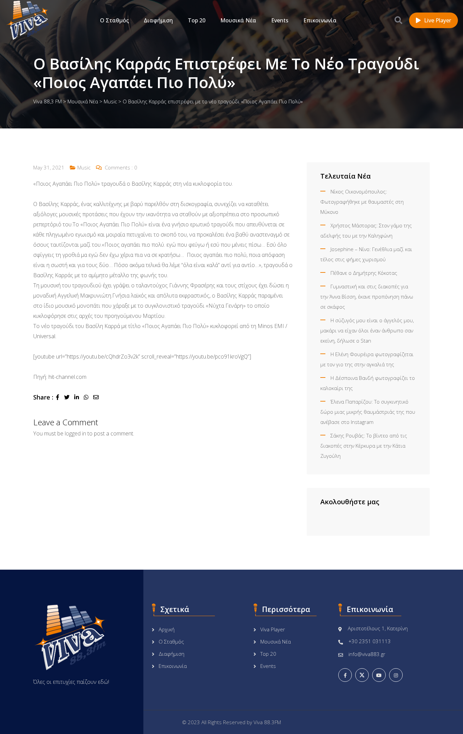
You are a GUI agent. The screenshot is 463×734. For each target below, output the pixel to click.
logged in (75, 433)
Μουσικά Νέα (238, 20)
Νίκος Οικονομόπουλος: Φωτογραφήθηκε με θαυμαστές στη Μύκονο (362, 201)
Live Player (437, 20)
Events (279, 20)
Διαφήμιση (158, 20)
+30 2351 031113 (369, 641)
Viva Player (272, 629)
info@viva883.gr (366, 654)
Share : (43, 397)
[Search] (398, 20)
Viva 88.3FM (267, 722)
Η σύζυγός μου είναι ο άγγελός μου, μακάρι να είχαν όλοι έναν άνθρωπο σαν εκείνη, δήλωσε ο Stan (367, 330)
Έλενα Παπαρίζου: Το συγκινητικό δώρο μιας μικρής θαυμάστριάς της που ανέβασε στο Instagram (367, 411)
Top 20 (196, 20)
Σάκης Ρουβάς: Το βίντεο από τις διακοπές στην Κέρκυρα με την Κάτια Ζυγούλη (363, 445)
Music (83, 167)
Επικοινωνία (320, 20)
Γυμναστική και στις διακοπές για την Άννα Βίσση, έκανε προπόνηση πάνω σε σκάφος (366, 296)
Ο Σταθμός (114, 20)
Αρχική (167, 629)
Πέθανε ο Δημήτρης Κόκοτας (363, 272)
